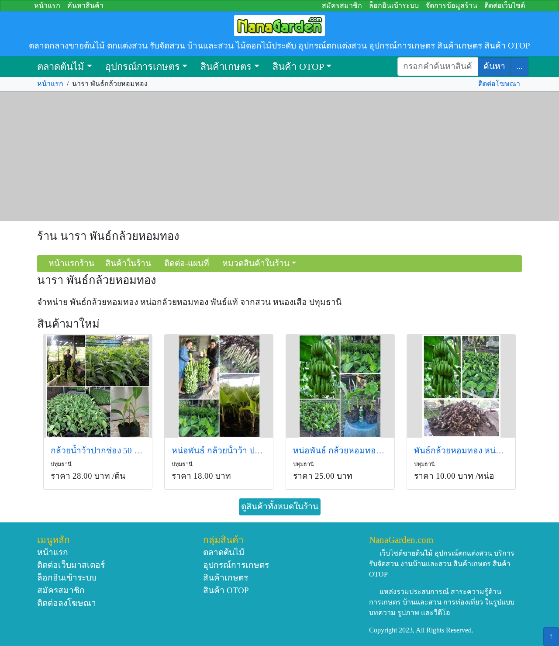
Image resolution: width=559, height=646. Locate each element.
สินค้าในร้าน (128, 263)
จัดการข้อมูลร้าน (451, 5)
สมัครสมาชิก (342, 5)
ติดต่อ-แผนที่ (186, 263)
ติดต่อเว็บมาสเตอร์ (71, 565)
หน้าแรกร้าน (71, 263)
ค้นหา (494, 66)
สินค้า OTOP (298, 66)
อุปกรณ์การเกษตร (142, 66)
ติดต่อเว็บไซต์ (504, 5)
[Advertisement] (279, 156)
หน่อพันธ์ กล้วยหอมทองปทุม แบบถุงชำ (340, 450)
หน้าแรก (47, 5)
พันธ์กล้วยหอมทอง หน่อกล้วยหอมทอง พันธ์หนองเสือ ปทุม (461, 450)
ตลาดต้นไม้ (60, 66)
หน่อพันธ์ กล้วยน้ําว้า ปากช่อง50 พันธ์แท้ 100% (219, 450)
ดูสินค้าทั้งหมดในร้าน (279, 506)
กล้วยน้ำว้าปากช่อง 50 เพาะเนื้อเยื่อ (98, 450)
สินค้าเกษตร (226, 66)
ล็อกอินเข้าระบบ (394, 5)
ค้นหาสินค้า (85, 5)
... (519, 66)
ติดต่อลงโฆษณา (66, 603)
